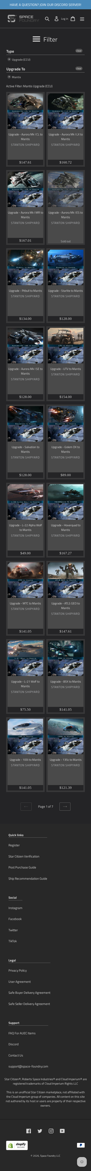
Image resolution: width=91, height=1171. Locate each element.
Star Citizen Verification (23, 856)
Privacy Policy (17, 970)
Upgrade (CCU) (20, 59)
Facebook (15, 918)
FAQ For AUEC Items (22, 1033)
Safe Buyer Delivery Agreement (29, 992)
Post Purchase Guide (22, 867)
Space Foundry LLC (50, 1156)
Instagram (15, 907)
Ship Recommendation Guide (27, 878)
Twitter (13, 930)
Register (14, 845)
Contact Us (15, 1055)
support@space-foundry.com (28, 1066)
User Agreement (19, 981)
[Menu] (82, 18)
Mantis (16, 77)
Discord (13, 1044)
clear (78, 51)
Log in (64, 18)
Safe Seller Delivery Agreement (29, 1003)
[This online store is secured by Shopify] (17, 1147)
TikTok (12, 941)
